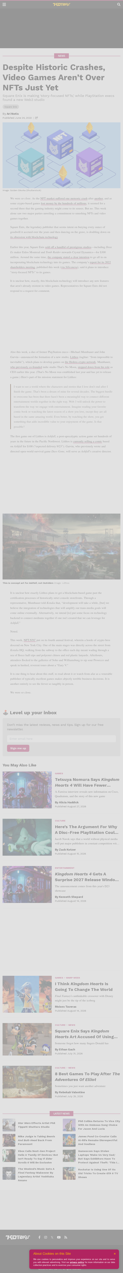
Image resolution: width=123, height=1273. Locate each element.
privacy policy (77, 1262)
